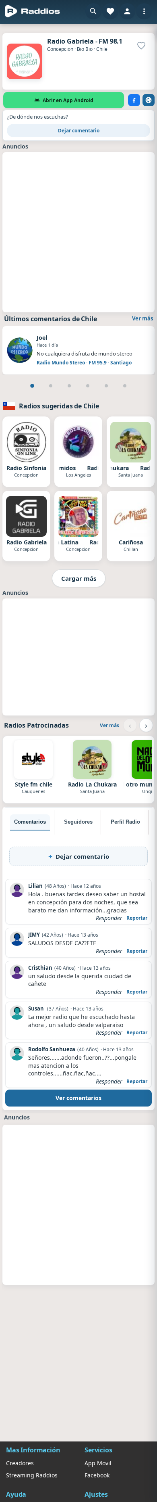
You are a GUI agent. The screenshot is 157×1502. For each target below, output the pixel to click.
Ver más (142, 318)
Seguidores (78, 822)
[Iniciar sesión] (127, 11)
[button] (93, 11)
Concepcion (60, 49)
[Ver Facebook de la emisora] (134, 100)
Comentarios (30, 822)
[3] (69, 386)
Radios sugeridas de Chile (59, 406)
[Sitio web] (149, 100)
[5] (106, 386)
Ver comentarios (78, 1098)
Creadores (20, 1463)
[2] (51, 386)
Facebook (97, 1475)
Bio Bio (85, 49)
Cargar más (78, 578)
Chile (101, 49)
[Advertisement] (78, 231)
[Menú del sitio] (144, 11)
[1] (32, 386)
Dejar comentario (78, 130)
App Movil (98, 1463)
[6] (125, 386)
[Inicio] (32, 11)
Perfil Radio (125, 822)
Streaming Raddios (32, 1475)
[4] (88, 386)
